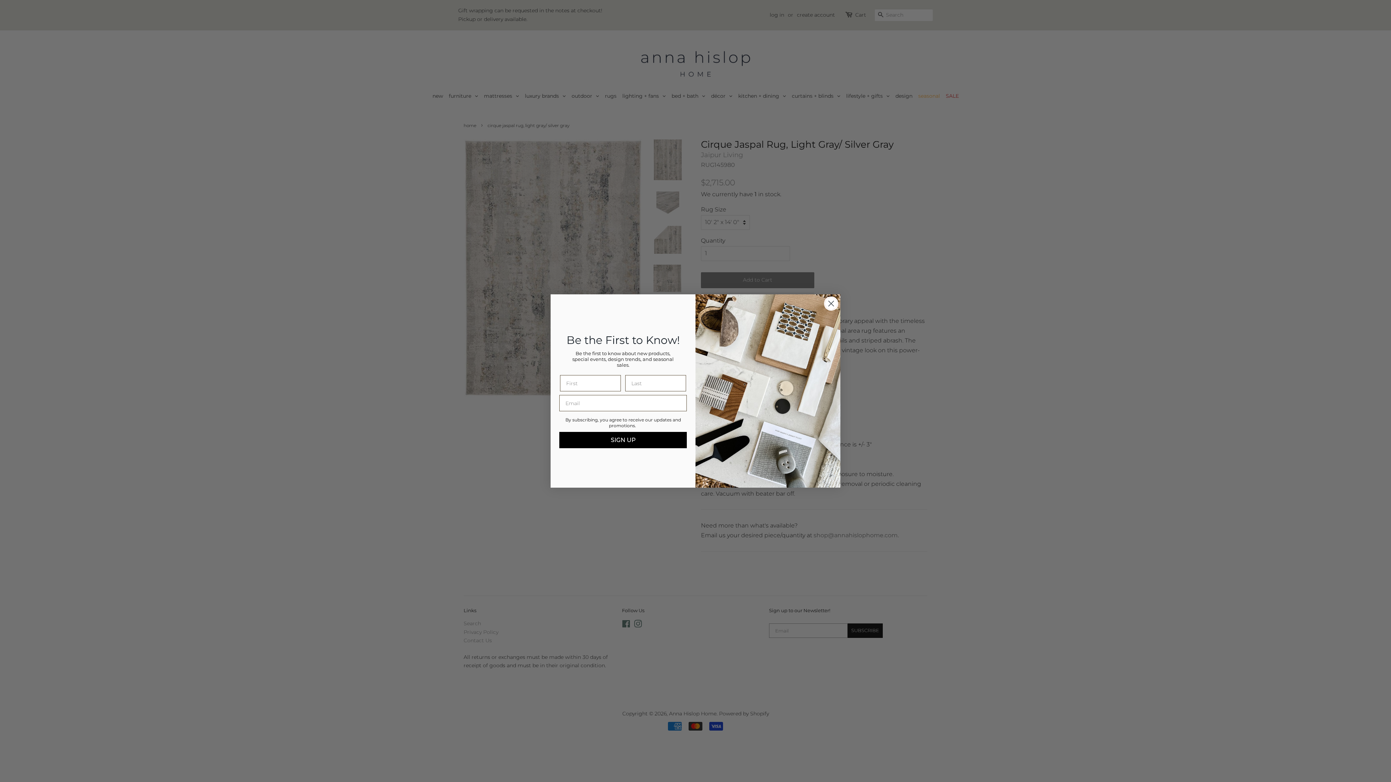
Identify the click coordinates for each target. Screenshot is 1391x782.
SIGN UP (623, 440)
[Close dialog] (831, 303)
